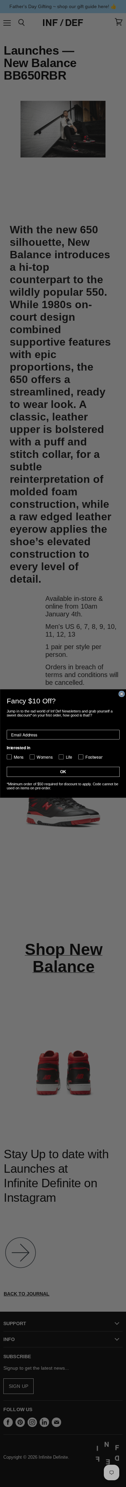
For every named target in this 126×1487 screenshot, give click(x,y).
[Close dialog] (121, 694)
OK (63, 771)
